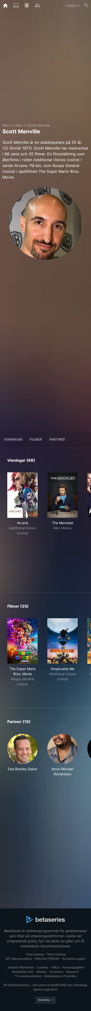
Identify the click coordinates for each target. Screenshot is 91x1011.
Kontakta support (73, 958)
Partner (57, 439)
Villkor (55, 967)
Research (72, 971)
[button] (22, 755)
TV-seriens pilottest (28, 976)
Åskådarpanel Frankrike (60, 976)
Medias (41, 971)
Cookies (42, 967)
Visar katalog (34, 954)
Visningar (13, 439)
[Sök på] (86, 5)
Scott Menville (39, 125)
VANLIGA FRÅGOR (46, 958)
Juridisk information (20, 967)
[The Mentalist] (62, 495)
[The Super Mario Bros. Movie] (22, 641)
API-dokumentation (19, 958)
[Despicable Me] (62, 641)
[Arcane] (22, 495)
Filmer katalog (56, 954)
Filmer (36, 439)
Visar (19, 125)
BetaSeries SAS (22, 971)
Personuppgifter (73, 967)
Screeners (56, 971)
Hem (6, 125)
